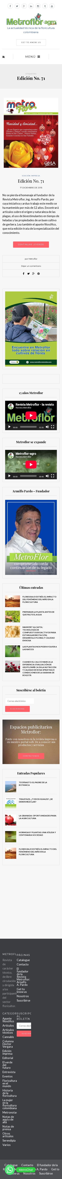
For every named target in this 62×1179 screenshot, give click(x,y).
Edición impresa (31, 176)
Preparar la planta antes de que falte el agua (38, 613)
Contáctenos (31, 756)
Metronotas (10, 1112)
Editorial (7, 1058)
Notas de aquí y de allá (8, 1119)
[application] (31, 415)
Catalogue (23, 960)
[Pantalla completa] (52, 426)
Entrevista (8, 1072)
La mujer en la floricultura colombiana (9, 1104)
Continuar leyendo (31, 244)
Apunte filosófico (8, 1020)
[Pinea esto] (38, 273)
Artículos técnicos (8, 1031)
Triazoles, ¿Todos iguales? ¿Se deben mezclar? (36, 800)
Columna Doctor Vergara (8, 1043)
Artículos (8, 1025)
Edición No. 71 (31, 181)
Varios (6, 1145)
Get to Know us (31, 42)
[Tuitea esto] (28, 273)
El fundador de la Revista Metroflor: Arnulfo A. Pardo (23, 976)
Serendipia (9, 1140)
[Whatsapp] (10, 1170)
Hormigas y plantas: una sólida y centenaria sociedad (37, 833)
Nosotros (23, 996)
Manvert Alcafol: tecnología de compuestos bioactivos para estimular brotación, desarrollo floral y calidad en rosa (39, 634)
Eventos (7, 1076)
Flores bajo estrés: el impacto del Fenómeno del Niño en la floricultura (39, 599)
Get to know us (22, 990)
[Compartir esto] (23, 273)
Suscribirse (23, 1000)
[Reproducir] (9, 426)
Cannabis (8, 1037)
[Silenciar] (47, 426)
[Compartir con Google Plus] (33, 273)
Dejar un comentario (31, 266)
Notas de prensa (8, 1128)
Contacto (23, 964)
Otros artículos (7, 1135)
